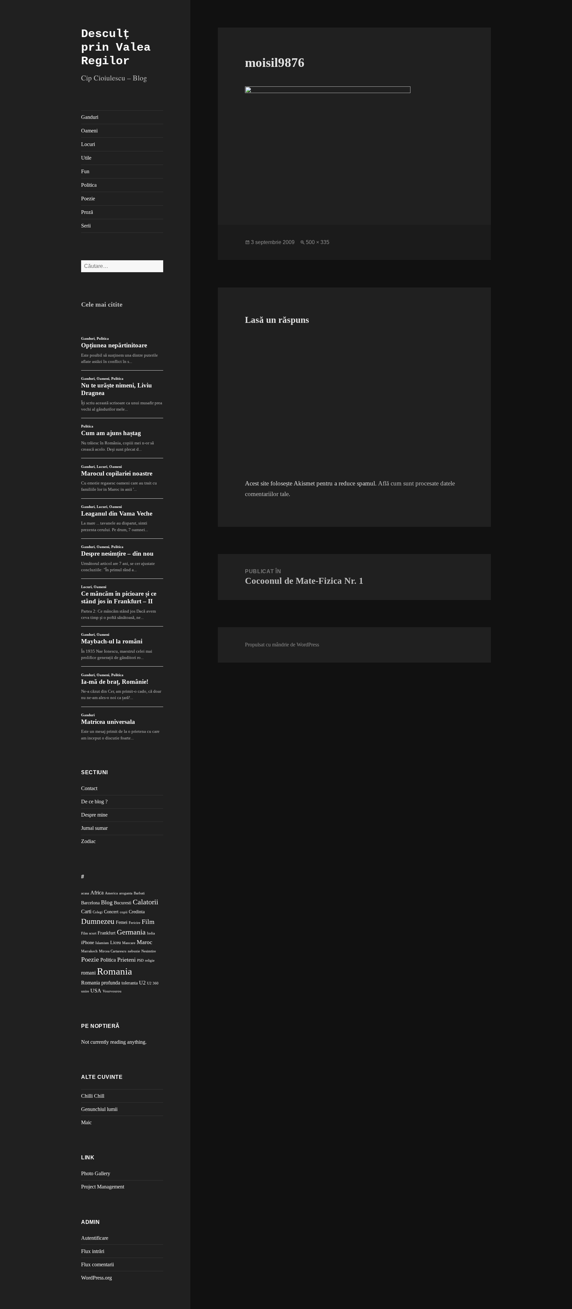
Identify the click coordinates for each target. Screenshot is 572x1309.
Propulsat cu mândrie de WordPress (282, 644)
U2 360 (153, 983)
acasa (85, 893)
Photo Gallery (95, 1173)
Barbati (139, 893)
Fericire (134, 923)
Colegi (98, 912)
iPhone (87, 942)
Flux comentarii (97, 1264)
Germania (131, 932)
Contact (89, 788)
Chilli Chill (92, 1096)
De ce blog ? (94, 801)
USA (95, 990)
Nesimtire (148, 951)
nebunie (134, 951)
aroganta (125, 893)
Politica (89, 185)
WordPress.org (96, 1278)
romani (88, 973)
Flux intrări (92, 1251)
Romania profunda (100, 982)
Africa (97, 892)
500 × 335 (317, 242)
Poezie (88, 198)
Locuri (88, 144)
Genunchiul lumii (99, 1109)
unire (85, 991)
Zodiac (88, 841)
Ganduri (89, 117)
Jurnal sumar (94, 828)
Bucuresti (122, 902)
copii (123, 912)
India (151, 933)
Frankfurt (107, 933)
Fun (85, 171)
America (111, 893)
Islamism (102, 943)
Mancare (128, 943)
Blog (107, 902)
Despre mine (94, 815)
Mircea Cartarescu (112, 951)
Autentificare (94, 1238)
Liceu (115, 942)
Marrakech (89, 951)
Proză (87, 212)
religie (150, 960)
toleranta (129, 983)
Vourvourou (112, 991)
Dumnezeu (98, 921)
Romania (114, 971)
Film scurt (88, 933)
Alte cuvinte (102, 1077)
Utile (86, 158)
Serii (86, 225)
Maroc (144, 942)
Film (148, 921)
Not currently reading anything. (114, 1042)
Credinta (137, 911)
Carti (86, 911)
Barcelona (90, 902)
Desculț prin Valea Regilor (116, 47)
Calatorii (145, 902)
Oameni (89, 130)
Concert (111, 911)
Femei (121, 922)
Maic (86, 1122)
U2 (142, 982)
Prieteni (126, 959)
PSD (140, 960)
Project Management (102, 1186)
